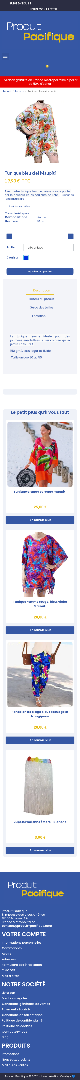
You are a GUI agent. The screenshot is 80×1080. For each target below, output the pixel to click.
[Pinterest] (40, 3)
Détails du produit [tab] (42, 299)
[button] (5, 56)
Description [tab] (41, 290)
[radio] (26, 257)
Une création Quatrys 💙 (58, 1076)
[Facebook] (34, 3)
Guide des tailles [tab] (41, 307)
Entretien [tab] (39, 316)
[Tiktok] (52, 3)
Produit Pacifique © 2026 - (23, 1076)
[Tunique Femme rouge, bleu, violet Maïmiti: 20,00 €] (40, 576)
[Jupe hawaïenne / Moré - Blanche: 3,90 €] (40, 796)
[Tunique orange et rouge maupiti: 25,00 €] (40, 466)
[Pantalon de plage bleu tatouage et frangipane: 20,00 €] (40, 686)
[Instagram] (46, 3)
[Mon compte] (33, 68)
